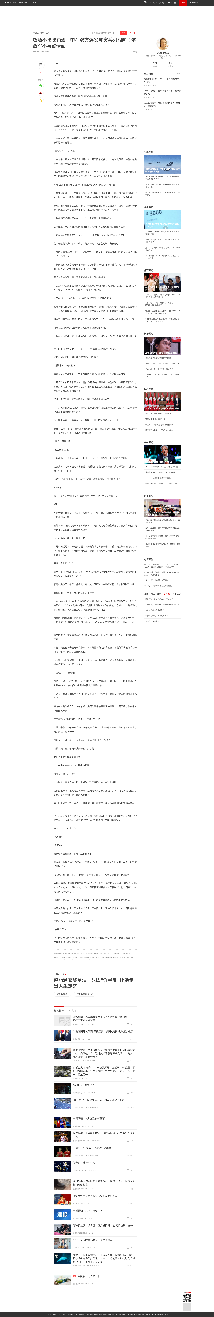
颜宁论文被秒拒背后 (84, 1162)
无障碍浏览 (23, 3)
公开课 (167, 594)
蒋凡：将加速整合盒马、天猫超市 (158, 413)
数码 (159, 594)
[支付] (169, 2)
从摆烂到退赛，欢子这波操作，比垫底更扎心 (162, 363)
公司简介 (82, 1314)
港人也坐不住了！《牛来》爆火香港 (159, 369)
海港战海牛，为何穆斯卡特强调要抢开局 (95, 1196)
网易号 (42, 33)
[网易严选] (162, 2)
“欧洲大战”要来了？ (83, 1085)
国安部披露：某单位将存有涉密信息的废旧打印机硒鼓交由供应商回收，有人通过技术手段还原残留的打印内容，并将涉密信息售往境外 (104, 1053)
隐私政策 (111, 1314)
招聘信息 (97, 1314)
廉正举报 (141, 1314)
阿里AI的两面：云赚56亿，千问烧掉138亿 (161, 483)
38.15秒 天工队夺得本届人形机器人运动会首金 (98, 1100)
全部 (178, 74)
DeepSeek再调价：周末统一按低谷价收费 (161, 467)
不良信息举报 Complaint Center (126, 1314)
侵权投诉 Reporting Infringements (157, 1314)
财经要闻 (148, 389)
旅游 (146, 594)
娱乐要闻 (148, 333)
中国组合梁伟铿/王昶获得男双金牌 (92, 1148)
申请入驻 (132, 33)
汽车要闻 (148, 495)
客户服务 (104, 1314)
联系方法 (90, 1314)
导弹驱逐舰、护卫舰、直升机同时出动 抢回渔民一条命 (103, 1225)
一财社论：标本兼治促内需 (88, 1210)
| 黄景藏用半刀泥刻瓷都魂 (158, 586)
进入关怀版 (32, 3)
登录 (183, 3)
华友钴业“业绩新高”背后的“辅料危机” (159, 425)
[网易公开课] (153, 2)
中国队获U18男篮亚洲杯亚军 (89, 1118)
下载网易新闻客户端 (85, 994)
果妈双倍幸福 (163, 53)
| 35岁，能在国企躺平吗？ (156, 580)
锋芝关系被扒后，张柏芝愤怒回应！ (159, 358)
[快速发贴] (41, 65)
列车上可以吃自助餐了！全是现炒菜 (93, 1240)
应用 (14, 3)
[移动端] (145, 2)
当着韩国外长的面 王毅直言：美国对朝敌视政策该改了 (103, 1031)
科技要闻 (148, 442)
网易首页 (8, 3)
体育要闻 (148, 270)
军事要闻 (148, 152)
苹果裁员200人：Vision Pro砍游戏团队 (160, 472)
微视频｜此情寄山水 (89, 1276)
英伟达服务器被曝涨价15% (155, 419)
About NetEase (73, 1314)
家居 (153, 594)
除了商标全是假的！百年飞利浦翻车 (159, 430)
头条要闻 (148, 207)
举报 (135, 52)
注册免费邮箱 (193, 3)
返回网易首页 (62, 994)
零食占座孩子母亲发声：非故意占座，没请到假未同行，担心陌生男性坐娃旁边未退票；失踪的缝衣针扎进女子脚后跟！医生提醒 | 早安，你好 (104, 1258)
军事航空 (177, 594)
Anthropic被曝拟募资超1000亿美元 (158, 478)
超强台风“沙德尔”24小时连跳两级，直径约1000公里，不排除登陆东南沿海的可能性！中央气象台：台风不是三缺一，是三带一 (104, 1071)
